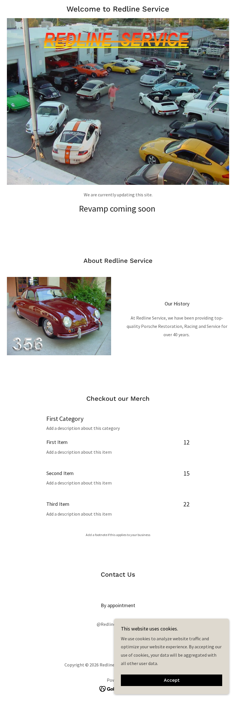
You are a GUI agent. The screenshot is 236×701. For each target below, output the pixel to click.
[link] (118, 10)
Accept (172, 680)
